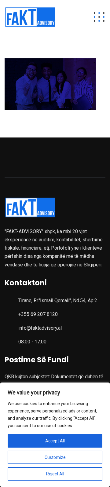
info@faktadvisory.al (40, 328)
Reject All (55, 473)
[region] (55, 435)
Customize (55, 457)
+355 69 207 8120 (38, 314)
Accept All (55, 440)
